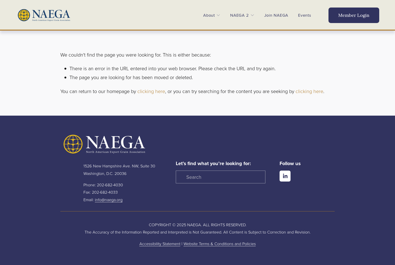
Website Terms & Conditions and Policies (220, 243)
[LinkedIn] (285, 176)
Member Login (353, 15)
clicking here (151, 91)
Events (304, 15)
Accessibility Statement (159, 243)
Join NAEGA (276, 15)
